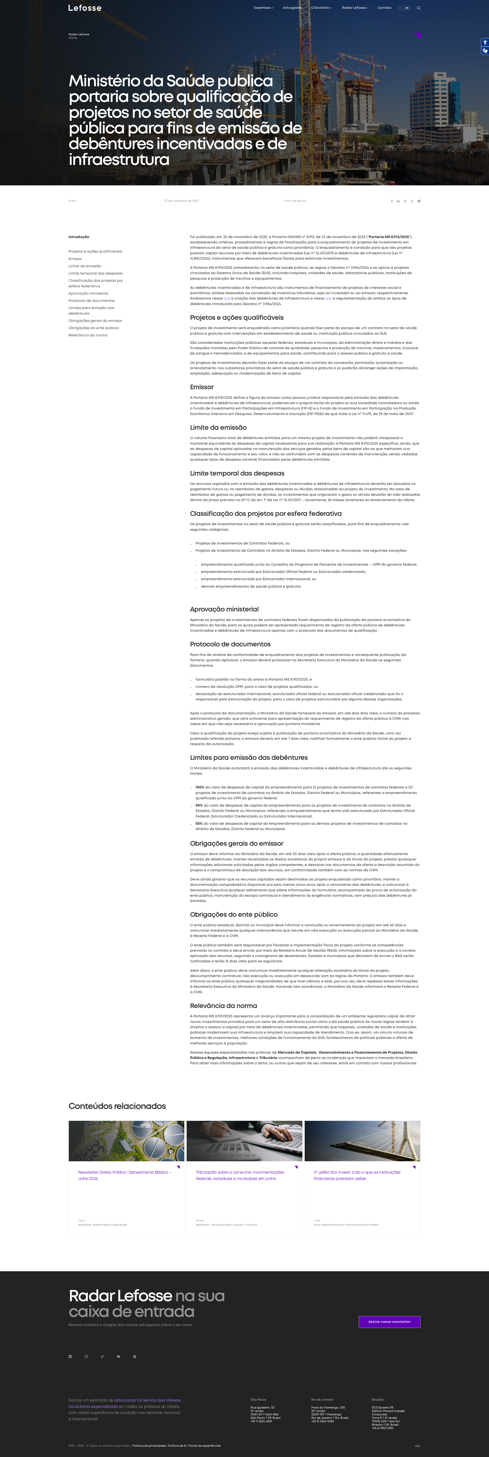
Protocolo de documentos (92, 300)
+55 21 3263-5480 (322, 1421)
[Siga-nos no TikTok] (102, 1356)
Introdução (79, 237)
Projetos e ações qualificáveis (95, 251)
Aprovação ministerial (88, 293)
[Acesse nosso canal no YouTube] (118, 1356)
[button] (264, 8)
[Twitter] (405, 201)
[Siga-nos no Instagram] (86, 1356)
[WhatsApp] (412, 201)
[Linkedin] (398, 201)
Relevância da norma (88, 335)
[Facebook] (392, 201)
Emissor (75, 259)
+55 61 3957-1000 (382, 1428)
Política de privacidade (149, 1446)
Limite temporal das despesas (96, 273)
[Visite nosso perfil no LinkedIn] (70, 1356)
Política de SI (177, 1446)
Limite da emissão (85, 266)
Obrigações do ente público (94, 328)
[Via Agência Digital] (417, 1445)
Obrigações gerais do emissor (95, 320)
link (227, 298)
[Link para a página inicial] (85, 7)
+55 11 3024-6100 (261, 1421)
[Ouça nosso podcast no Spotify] (134, 1356)
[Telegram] (419, 201)
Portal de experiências (205, 1446)
